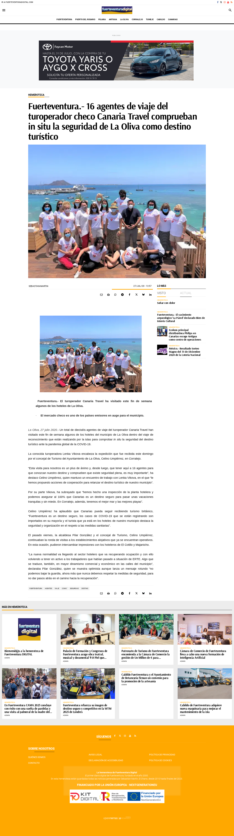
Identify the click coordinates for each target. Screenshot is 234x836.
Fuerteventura (35, 588)
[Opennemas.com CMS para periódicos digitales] (117, 818)
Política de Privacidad (162, 754)
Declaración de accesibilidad (106, 760)
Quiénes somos (36, 757)
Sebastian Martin (38, 286)
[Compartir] (115, 294)
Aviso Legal (95, 754)
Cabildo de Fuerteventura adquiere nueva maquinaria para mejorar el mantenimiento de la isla (201, 708)
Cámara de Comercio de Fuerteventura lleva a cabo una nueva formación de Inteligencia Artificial (203, 654)
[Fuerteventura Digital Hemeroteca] (117, 10)
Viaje (57, 588)
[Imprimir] (108, 294)
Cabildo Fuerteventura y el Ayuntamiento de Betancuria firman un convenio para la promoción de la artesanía (146, 678)
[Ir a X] (221, 2)
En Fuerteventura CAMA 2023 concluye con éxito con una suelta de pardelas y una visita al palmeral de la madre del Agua (27, 710)
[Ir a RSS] (231, 2)
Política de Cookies (160, 760)
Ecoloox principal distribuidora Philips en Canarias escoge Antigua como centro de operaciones (185, 334)
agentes (48, 588)
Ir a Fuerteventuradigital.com (17, 2)
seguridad (74, 588)
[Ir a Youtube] (228, 2)
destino (85, 588)
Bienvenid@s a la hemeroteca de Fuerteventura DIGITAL (23, 652)
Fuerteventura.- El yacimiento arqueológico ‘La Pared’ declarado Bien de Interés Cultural (181, 318)
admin (7, 658)
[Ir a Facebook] (217, 2)
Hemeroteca (36, 94)
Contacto (34, 763)
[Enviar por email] (101, 294)
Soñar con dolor (166, 303)
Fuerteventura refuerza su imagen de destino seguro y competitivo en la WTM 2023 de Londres (87, 708)
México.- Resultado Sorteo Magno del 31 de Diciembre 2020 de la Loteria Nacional (185, 352)
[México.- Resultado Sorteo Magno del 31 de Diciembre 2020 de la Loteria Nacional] (162, 350)
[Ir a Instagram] (225, 2)
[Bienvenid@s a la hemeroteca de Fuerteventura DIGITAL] (29, 629)
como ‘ (64, 588)
